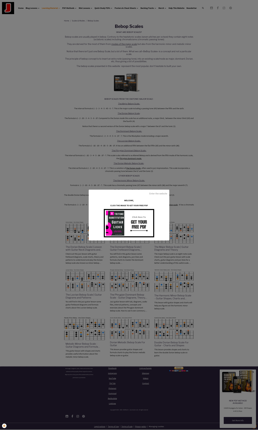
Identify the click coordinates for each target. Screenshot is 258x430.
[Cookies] (4, 426)
